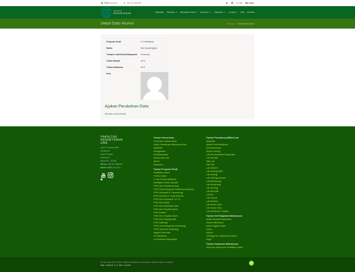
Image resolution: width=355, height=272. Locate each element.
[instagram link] (230, 2)
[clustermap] (107, 179)
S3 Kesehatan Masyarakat (165, 239)
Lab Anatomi (212, 168)
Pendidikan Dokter (162, 173)
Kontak (250, 12)
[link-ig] (251, 263)
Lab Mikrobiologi (213, 181)
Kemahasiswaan (161, 155)
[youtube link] (225, 2)
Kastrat (209, 233)
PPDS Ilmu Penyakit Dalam (166, 216)
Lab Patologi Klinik (214, 171)
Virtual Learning (213, 151)
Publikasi (218, 12)
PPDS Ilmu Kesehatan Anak (166, 206)
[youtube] (103, 176)
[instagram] (110, 176)
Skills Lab (210, 161)
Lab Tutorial (211, 198)
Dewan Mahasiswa (214, 223)
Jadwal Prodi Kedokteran (217, 145)
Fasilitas (204, 12)
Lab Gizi (209, 194)
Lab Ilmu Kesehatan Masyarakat (220, 155)
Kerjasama (158, 165)
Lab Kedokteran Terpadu (217, 211)
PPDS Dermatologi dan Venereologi (170, 226)
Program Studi (187, 12)
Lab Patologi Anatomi (216, 178)
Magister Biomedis (162, 233)
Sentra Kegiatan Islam (216, 226)
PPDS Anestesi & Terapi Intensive (169, 196)
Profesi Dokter (160, 176)
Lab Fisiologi (211, 175)
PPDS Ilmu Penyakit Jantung (166, 186)
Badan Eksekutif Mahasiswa (218, 219)
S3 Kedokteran (160, 236)
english (251, 3)
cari (240, 3)
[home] (116, 12)
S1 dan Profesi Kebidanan (165, 179)
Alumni (231, 12)
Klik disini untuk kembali (115, 113)
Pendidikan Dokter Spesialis (166, 183)
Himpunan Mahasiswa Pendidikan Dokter (224, 247)
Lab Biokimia (212, 201)
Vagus (209, 239)
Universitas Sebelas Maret (165, 141)
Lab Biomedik (212, 191)
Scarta (209, 229)
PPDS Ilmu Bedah (161, 203)
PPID (242, 12)
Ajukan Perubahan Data (127, 106)
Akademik (158, 148)
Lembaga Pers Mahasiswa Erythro (221, 236)
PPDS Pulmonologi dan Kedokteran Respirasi (174, 189)
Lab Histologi (212, 188)
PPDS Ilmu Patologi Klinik (165, 219)
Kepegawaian (160, 151)
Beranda (159, 12)
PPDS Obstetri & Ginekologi (166, 229)
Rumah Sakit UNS (161, 158)
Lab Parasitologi (213, 184)
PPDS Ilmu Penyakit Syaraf (166, 209)
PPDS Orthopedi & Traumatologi (168, 193)
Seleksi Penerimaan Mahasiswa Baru (170, 145)
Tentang (171, 12)
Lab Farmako (212, 158)
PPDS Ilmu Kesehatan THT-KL (167, 199)
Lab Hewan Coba (214, 204)
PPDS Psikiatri (160, 213)
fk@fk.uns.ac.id (110, 3)
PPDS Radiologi (161, 223)
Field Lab (210, 165)
